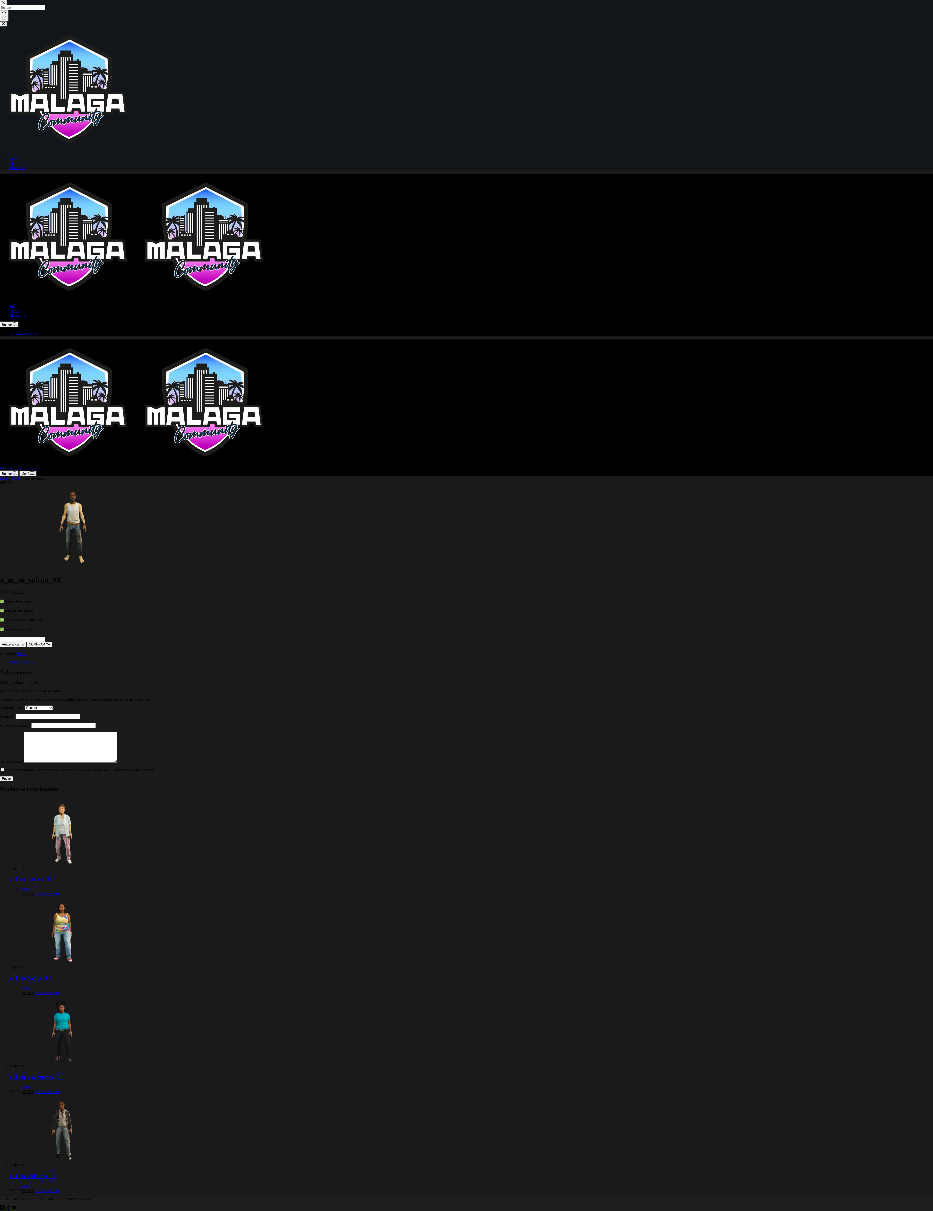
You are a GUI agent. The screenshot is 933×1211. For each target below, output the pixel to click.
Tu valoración (12, 761)
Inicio (14, 307)
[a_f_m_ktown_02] (62, 869)
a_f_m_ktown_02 (31, 879)
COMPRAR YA (39, 644)
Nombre (8, 716)
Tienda (15, 311)
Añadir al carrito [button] (47, 894)
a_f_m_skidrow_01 (33, 1176)
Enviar (6, 779)
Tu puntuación (12, 708)
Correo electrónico (15, 725)
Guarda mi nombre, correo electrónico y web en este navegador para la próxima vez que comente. (81, 770)
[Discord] (14, 1209)
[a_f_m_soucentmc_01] (62, 1067)
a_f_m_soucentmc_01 (36, 1077)
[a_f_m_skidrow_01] (62, 1166)
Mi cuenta (17, 315)
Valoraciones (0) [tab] (22, 662)
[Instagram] (3, 1209)
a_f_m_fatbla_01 (31, 978)
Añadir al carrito (13, 644)
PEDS (21, 654)
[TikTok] (9, 1209)
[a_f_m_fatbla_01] (62, 968)
